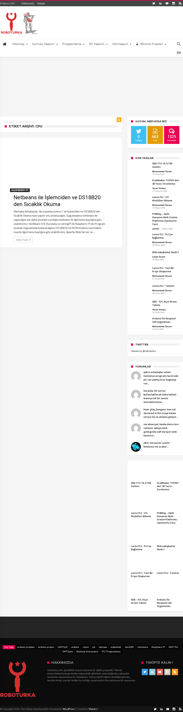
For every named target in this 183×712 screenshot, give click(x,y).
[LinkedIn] (160, 3)
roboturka (142, 647)
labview (103, 647)
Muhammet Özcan (162, 171)
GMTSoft (63, 647)
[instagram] (173, 3)
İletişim (41, 3)
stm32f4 (129, 647)
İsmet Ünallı (158, 256)
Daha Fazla (22, 239)
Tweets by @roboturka (143, 351)
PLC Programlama (111, 651)
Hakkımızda (28, 3)
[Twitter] (154, 3)
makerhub (116, 647)
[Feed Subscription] (119, 119)
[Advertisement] (91, 84)
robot (86, 647)
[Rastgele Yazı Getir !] (178, 52)
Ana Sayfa (9, 122)
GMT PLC (174, 647)
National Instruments (87, 651)
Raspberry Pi (19, 190)
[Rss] (180, 3)
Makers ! (93, 709)
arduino (75, 647)
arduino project (46, 647)
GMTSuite (67, 651)
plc (93, 647)
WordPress (69, 709)
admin (155, 228)
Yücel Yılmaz (159, 188)
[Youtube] (167, 3)
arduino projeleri (25, 647)
